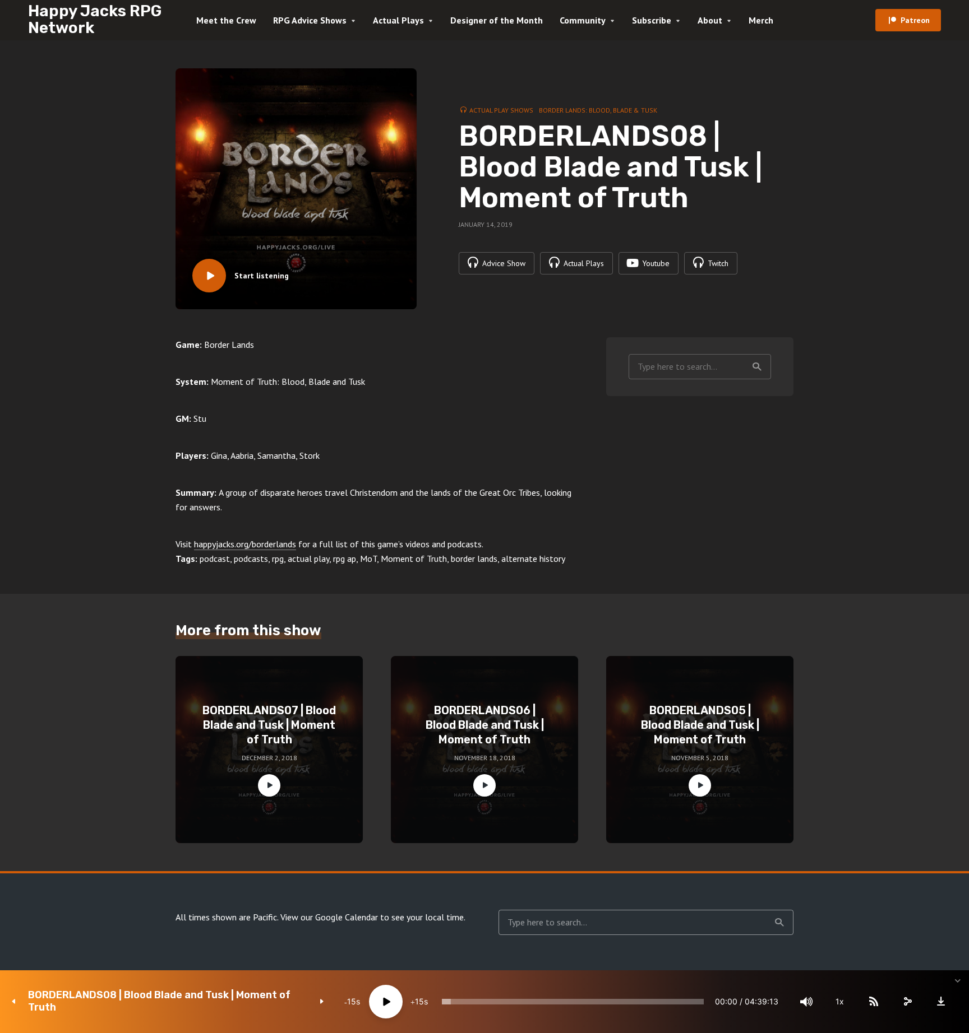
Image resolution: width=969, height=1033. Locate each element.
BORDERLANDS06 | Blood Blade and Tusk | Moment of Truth (485, 725)
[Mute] (806, 1001)
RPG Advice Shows (310, 20)
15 (351, 1001)
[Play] (386, 1001)
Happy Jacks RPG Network (95, 19)
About (710, 20)
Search (757, 366)
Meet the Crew (226, 20)
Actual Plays (398, 20)
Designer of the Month (496, 20)
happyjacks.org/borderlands (245, 544)
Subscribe (651, 20)
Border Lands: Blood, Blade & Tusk (598, 110)
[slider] (573, 1001)
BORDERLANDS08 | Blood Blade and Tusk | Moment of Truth (159, 1001)
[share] (907, 1001)
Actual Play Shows (501, 110)
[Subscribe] (873, 1001)
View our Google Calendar (329, 917)
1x (840, 1001)
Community (583, 20)
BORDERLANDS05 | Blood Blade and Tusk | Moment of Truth (700, 725)
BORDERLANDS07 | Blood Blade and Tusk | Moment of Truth (269, 725)
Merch (761, 20)
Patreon (915, 20)
